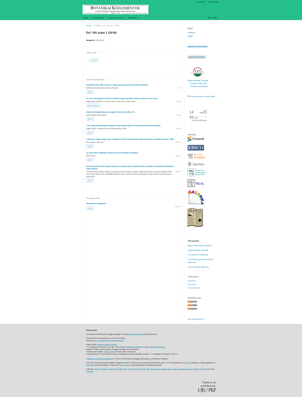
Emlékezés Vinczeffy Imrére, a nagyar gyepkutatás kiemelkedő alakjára (117, 85)
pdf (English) (94, 105)
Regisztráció (201, 2)
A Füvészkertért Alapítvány (198, 255)
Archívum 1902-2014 (116, 18)
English (190, 36)
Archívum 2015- (98, 18)
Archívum (97, 25)
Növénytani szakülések (96, 203)
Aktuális (86, 18)
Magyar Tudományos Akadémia (200, 245)
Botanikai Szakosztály (198, 83)
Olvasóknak (192, 281)
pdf (95, 60)
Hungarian (191, 32)
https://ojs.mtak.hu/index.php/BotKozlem (108, 340)
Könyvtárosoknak (194, 288)
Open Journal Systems (196, 319)
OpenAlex (89, 371)
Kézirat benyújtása (196, 57)
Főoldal (88, 25)
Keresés (213, 18)
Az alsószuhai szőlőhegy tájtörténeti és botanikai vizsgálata (112, 153)
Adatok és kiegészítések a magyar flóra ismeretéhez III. (110, 112)
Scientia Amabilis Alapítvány (198, 267)
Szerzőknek (192, 284)
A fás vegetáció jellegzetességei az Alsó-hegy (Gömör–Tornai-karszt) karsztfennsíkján (123, 125)
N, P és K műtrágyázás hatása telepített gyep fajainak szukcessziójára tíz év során (121, 98)
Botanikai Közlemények (199, 86)
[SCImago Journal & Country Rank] (201, 96)
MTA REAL (90, 365)
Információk (132, 18)
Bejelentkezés (213, 2)
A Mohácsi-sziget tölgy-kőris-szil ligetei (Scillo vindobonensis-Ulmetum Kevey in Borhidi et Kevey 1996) (130, 139)
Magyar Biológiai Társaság (198, 80)
